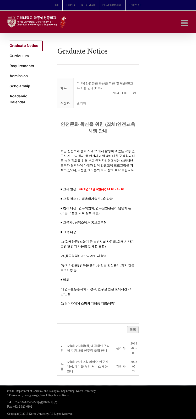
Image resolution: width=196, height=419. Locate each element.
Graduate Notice (24, 45)
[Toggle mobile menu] (185, 23)
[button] (81, 103)
